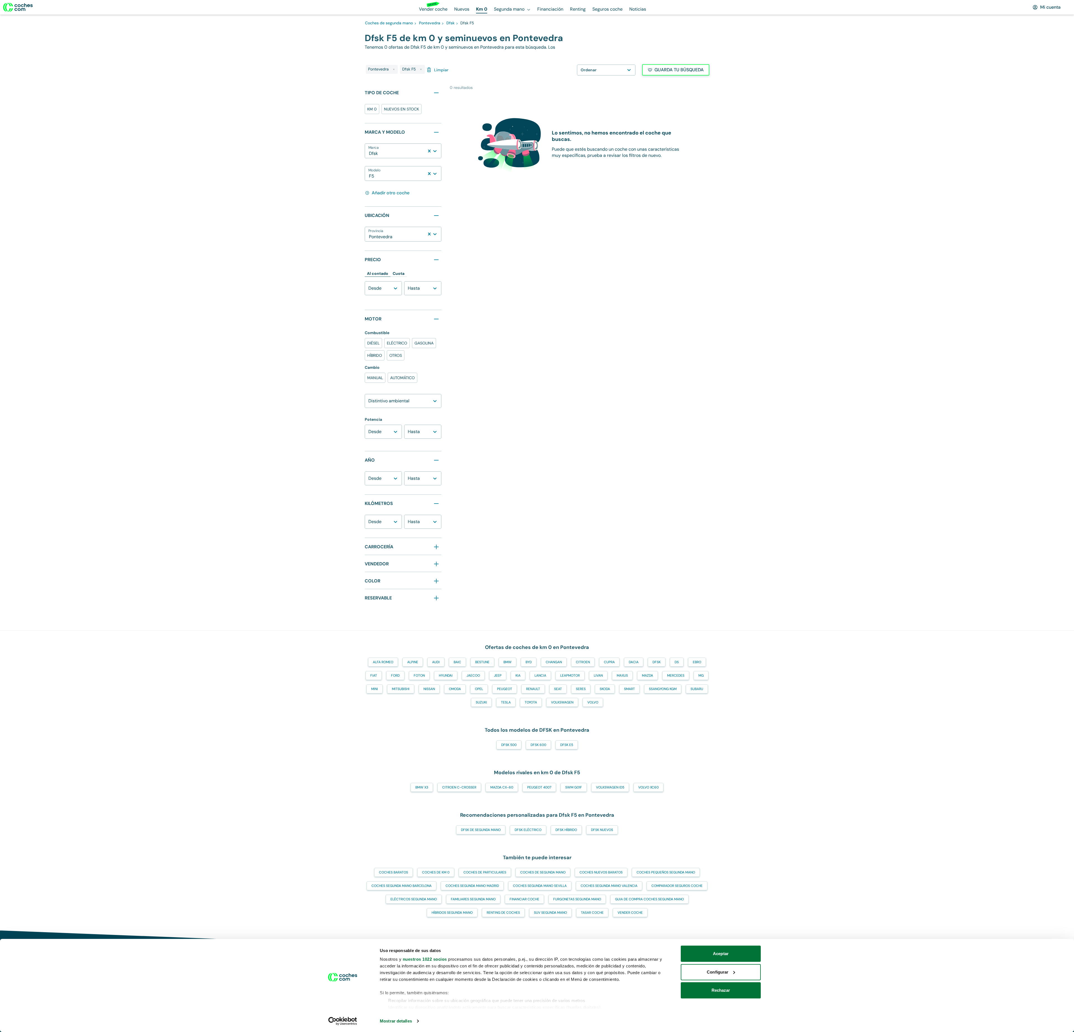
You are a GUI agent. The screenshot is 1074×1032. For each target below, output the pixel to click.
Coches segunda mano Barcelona (401, 886)
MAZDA (647, 675)
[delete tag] (393, 69)
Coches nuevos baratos (601, 872)
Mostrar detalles (396, 1021)
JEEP (497, 675)
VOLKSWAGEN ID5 (610, 787)
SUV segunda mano (550, 912)
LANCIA (540, 675)
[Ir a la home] (18, 7)
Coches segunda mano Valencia (609, 886)
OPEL (479, 689)
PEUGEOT (504, 689)
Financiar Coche (524, 899)
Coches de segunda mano (543, 872)
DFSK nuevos (602, 830)
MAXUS (622, 675)
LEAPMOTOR (570, 675)
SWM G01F (573, 787)
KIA (517, 675)
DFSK (657, 662)
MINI (374, 689)
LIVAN (598, 675)
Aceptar (721, 953)
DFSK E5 (566, 745)
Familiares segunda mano (473, 899)
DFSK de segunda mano (481, 830)
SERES (581, 689)
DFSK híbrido (566, 830)
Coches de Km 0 (435, 872)
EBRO (697, 662)
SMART (629, 689)
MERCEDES (675, 675)
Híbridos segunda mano (452, 912)
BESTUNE (482, 662)
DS (677, 662)
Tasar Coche (592, 912)
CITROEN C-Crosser (459, 787)
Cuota (398, 273)
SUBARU (697, 689)
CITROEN (583, 662)
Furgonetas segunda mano (577, 899)
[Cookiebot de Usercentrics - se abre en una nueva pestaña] (342, 1021)
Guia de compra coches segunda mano (649, 899)
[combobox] (369, 153)
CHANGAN (554, 662)
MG (701, 675)
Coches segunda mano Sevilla (540, 886)
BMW (507, 662)
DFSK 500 (509, 745)
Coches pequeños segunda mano (666, 872)
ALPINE (412, 662)
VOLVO (592, 702)
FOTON (419, 675)
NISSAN (429, 689)
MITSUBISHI (400, 689)
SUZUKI (481, 702)
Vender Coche (630, 912)
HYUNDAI (446, 675)
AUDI (436, 662)
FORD (395, 675)
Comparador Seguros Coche (677, 886)
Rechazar (721, 990)
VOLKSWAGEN (562, 702)
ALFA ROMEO (383, 662)
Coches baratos (393, 872)
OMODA (455, 689)
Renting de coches (503, 912)
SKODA (605, 689)
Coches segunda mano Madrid (472, 886)
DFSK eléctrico (528, 830)
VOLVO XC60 (648, 787)
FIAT (373, 675)
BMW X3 (421, 787)
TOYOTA (531, 702)
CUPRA (609, 662)
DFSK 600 (538, 745)
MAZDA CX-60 (501, 787)
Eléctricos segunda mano (413, 899)
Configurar (717, 972)
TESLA (506, 702)
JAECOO (473, 675)
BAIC (457, 662)
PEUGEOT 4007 (539, 787)
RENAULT (533, 689)
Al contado (377, 273)
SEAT (558, 689)
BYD (529, 662)
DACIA (634, 662)
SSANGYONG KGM (663, 689)
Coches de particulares (484, 872)
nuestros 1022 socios (425, 959)
